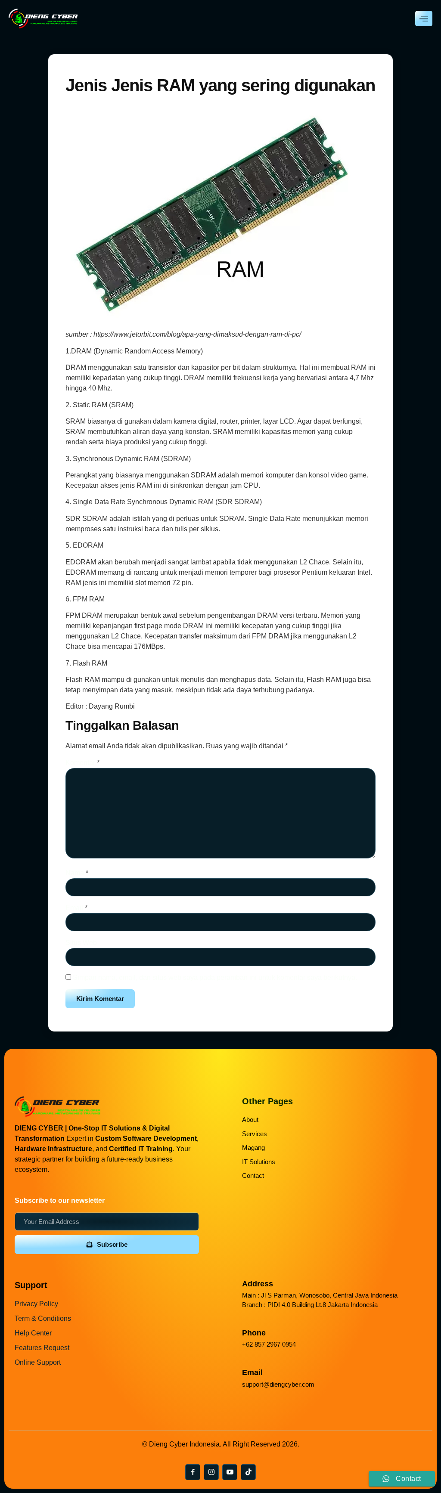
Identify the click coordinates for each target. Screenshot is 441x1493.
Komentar (82, 762)
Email (76, 907)
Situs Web (81, 942)
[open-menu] (423, 18)
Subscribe (112, 1244)
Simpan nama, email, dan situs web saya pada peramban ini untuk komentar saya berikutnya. (215, 977)
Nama (76, 873)
